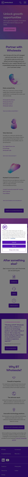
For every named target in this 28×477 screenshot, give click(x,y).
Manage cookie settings (14, 249)
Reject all (14, 246)
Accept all (14, 242)
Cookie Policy (12, 238)
